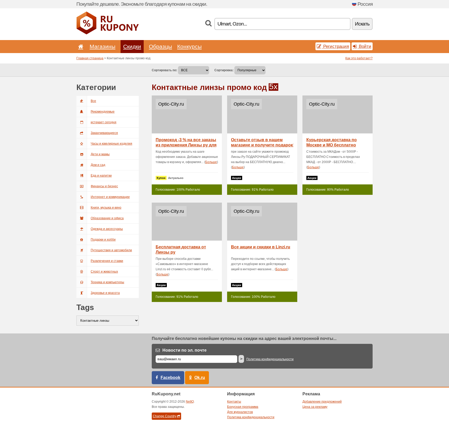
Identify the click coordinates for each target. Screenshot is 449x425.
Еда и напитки (101, 175)
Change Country (164, 416)
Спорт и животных (104, 271)
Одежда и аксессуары (107, 229)
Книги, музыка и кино (106, 207)
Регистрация (335, 46)
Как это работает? (359, 58)
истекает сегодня (103, 122)
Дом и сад (98, 165)
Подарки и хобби (103, 239)
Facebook (170, 377)
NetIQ (190, 401)
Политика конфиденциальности (270, 359)
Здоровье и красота (105, 293)
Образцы (160, 46)
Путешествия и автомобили (111, 250)
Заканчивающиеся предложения (104, 134)
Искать (362, 24)
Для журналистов (240, 412)
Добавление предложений (322, 401)
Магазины (102, 46)
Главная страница (89, 58)
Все (93, 101)
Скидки (132, 46)
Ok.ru (199, 377)
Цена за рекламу (314, 407)
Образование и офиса (107, 218)
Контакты (234, 401)
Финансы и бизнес (104, 186)
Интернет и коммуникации (110, 197)
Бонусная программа (242, 407)
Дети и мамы (100, 154)
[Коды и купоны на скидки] (107, 33)
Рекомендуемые (103, 111)
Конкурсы (189, 46)
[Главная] (79, 46)
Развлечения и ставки (107, 261)
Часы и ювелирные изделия (111, 143)
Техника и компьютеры (107, 282)
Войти (364, 46)
